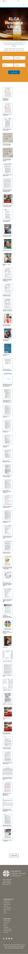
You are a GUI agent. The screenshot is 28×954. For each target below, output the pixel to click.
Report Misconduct (7, 930)
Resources (6, 905)
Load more (14, 855)
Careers (5, 925)
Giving (5, 911)
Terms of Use (10, 947)
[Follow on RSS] (12, 938)
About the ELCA (7, 900)
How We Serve (7, 902)
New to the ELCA (7, 920)
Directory (5, 923)
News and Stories (7, 907)
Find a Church (7, 922)
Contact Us (6, 932)
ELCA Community (7, 928)
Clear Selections (14, 72)
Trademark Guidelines (18, 947)
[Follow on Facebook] (4, 938)
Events (5, 912)
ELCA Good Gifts (7, 909)
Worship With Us (7, 904)
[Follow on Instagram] (6, 938)
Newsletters (6, 927)
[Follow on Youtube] (9, 938)
